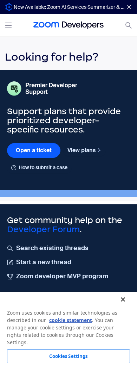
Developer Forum (43, 229)
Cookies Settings (68, 356)
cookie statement (70, 320)
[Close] (123, 299)
